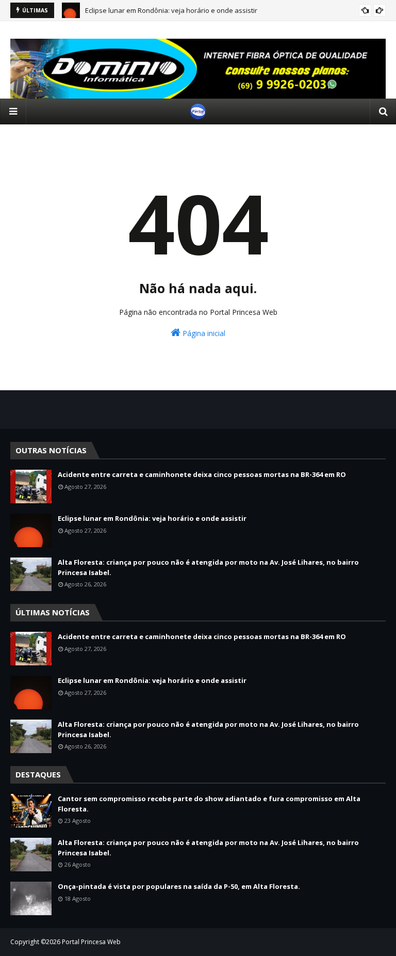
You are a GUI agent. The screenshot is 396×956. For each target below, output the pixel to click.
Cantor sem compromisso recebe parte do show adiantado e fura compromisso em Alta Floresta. (209, 804)
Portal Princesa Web (91, 941)
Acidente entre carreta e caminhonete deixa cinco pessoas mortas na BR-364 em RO (202, 474)
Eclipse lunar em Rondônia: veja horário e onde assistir (152, 518)
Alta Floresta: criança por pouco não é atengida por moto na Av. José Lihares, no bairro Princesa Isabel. (208, 567)
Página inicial (202, 333)
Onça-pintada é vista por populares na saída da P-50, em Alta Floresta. (179, 886)
